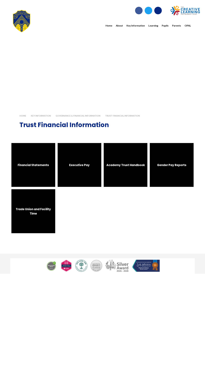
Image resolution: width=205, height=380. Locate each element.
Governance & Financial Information (78, 115)
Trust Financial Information (122, 115)
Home (23, 115)
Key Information (41, 115)
